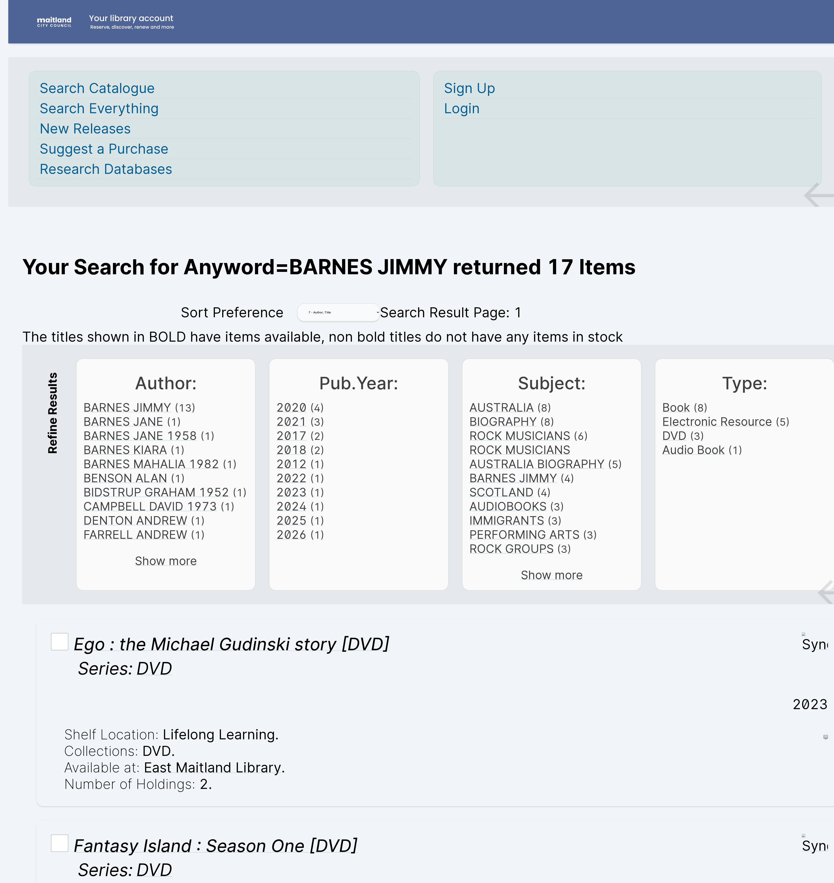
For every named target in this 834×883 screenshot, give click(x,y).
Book (676, 407)
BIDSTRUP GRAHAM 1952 (156, 492)
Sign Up (469, 88)
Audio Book (693, 450)
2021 (291, 421)
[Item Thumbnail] (815, 644)
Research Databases (106, 169)
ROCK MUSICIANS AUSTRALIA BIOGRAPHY (537, 457)
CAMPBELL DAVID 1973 (150, 506)
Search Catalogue (97, 88)
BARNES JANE (123, 421)
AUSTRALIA (501, 407)
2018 (291, 450)
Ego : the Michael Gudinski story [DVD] (232, 644)
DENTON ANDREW (135, 520)
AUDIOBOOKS (508, 506)
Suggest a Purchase (104, 148)
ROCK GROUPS (511, 549)
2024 (291, 506)
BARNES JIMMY (127, 407)
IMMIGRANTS (506, 520)
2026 (291, 534)
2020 (291, 407)
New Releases (85, 128)
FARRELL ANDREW (135, 534)
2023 (291, 492)
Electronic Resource (717, 421)
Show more (166, 561)
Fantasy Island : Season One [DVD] (216, 845)
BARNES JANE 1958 (140, 436)
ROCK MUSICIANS (519, 436)
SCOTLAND (501, 492)
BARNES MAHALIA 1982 (151, 464)
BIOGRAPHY (503, 421)
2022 (291, 478)
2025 (291, 520)
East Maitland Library (212, 767)
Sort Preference (232, 312)
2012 (291, 464)
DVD (674, 436)
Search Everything (99, 108)
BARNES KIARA (125, 450)
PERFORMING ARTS (524, 534)
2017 (291, 436)
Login (462, 108)
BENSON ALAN (125, 478)
